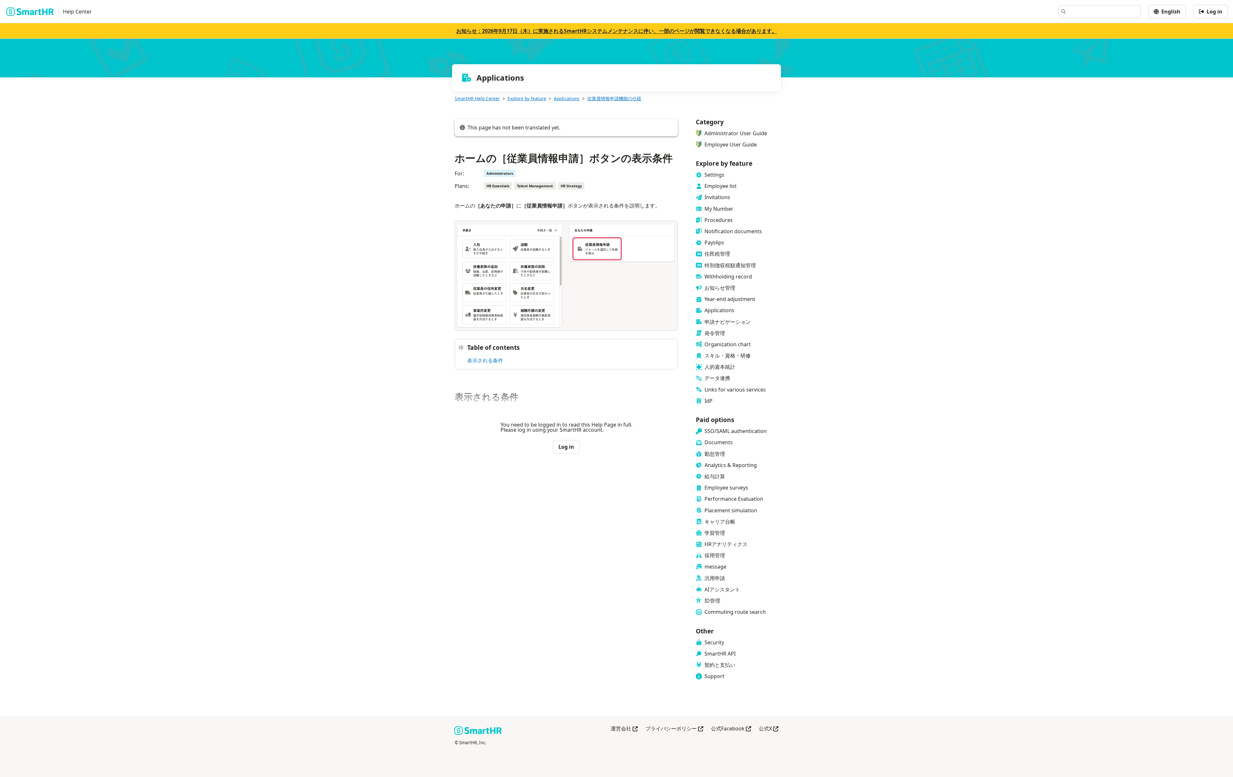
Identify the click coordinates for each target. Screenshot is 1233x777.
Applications (567, 98)
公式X (768, 729)
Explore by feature (527, 98)
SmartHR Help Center (477, 98)
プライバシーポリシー (674, 729)
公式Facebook (731, 729)
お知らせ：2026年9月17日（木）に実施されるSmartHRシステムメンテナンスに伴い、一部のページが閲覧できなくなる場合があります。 (616, 30)
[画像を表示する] (566, 277)
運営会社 (624, 729)
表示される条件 (485, 360)
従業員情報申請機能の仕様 (614, 98)
